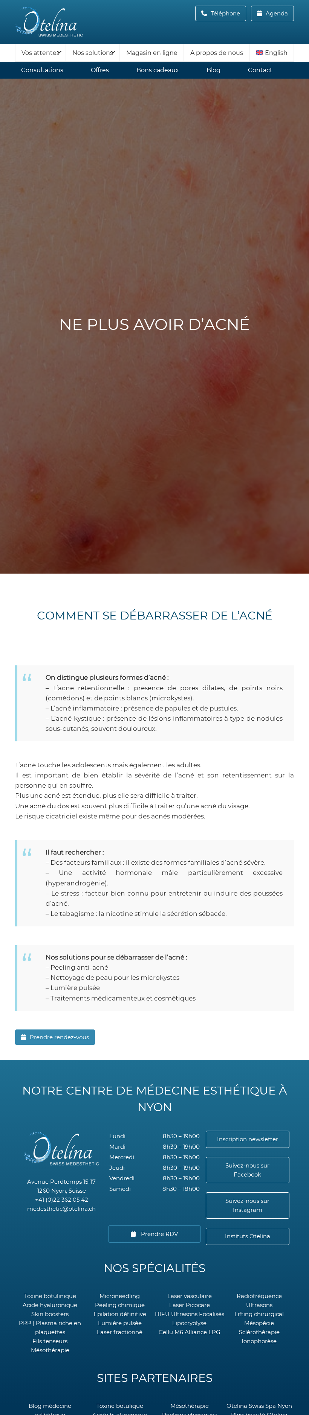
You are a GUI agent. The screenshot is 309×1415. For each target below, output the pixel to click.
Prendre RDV (158, 1233)
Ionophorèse (259, 1341)
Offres (100, 70)
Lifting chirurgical (259, 1314)
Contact (260, 70)
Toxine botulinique (50, 1296)
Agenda (276, 13)
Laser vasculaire (189, 1296)
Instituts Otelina (247, 1236)
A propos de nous (216, 52)
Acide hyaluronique (50, 1305)
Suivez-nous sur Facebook (247, 1170)
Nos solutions (92, 52)
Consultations (42, 70)
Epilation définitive (119, 1314)
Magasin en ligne (151, 52)
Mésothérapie (50, 1350)
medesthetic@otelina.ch (61, 1208)
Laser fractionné (119, 1332)
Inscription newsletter (247, 1139)
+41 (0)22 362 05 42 (61, 1199)
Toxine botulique (119, 1405)
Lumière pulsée (120, 1323)
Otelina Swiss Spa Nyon (259, 1405)
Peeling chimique (120, 1305)
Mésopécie (259, 1323)
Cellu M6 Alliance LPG (189, 1332)
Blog (213, 70)
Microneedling (119, 1296)
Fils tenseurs (49, 1341)
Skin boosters (50, 1314)
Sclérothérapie (259, 1332)
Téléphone (227, 13)
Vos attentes (40, 52)
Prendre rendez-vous (59, 1037)
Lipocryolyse (189, 1323)
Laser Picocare (189, 1305)
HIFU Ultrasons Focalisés (189, 1314)
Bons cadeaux (157, 70)
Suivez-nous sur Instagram (247, 1205)
